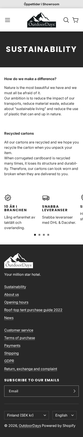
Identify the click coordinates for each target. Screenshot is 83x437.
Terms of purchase (19, 338)
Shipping (11, 353)
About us (11, 294)
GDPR (9, 361)
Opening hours (16, 302)
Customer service (18, 330)
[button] (7, 20)
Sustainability (15, 287)
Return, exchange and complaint (30, 369)
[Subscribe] (74, 391)
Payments (12, 345)
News (9, 318)
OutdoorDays (30, 425)
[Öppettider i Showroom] (41, 4)
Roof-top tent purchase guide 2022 (33, 310)
